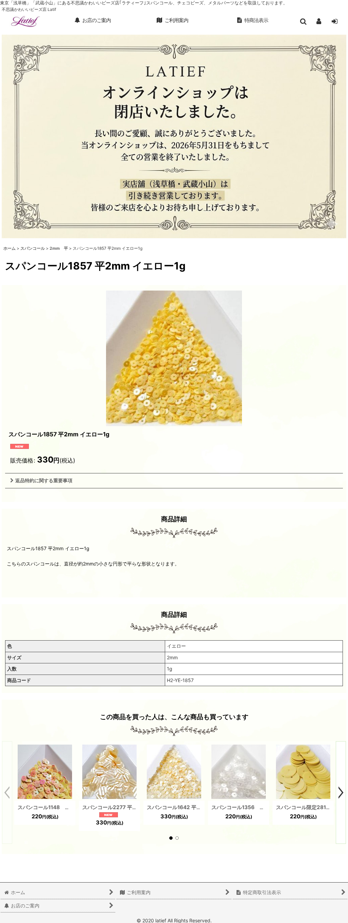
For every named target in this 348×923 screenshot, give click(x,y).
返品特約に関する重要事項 (43, 480)
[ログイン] (334, 21)
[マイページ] (318, 21)
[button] (303, 21)
